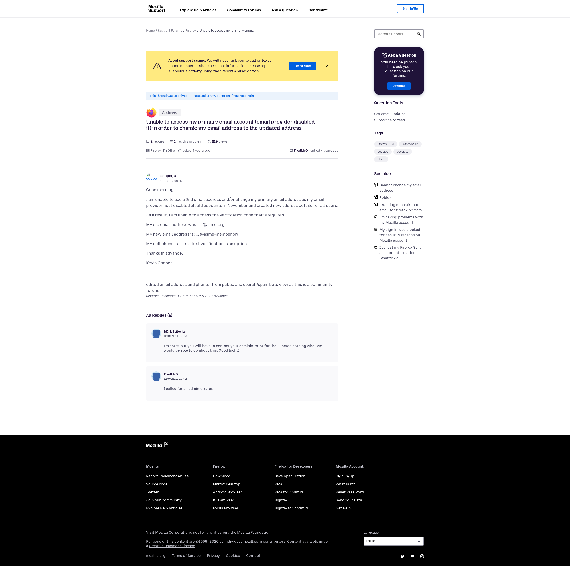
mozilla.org (155, 556)
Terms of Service (186, 556)
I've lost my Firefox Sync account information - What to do (400, 252)
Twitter (152, 492)
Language (371, 533)
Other (172, 151)
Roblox (385, 197)
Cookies (233, 556)
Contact (253, 556)
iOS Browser (223, 500)
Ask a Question (285, 10)
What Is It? (345, 484)
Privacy (213, 556)
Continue (399, 86)
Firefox (190, 31)
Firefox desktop (226, 484)
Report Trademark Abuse (167, 476)
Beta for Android (288, 492)
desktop (383, 151)
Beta (278, 484)
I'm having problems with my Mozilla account (401, 220)
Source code (156, 484)
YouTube (412, 556)
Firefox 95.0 (386, 144)
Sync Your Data (349, 500)
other (381, 159)
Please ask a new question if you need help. (222, 96)
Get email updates (390, 114)
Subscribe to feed (389, 120)
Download (221, 476)
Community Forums (244, 10)
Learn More (302, 66)
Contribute (318, 10)
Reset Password (350, 492)
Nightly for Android (291, 508)
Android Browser (227, 492)
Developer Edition (289, 476)
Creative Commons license (172, 546)
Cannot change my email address (400, 188)
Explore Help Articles (198, 10)
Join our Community (164, 500)
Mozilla (157, 445)
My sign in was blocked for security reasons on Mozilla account (399, 235)
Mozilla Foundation (254, 532)
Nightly (280, 500)
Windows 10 (410, 144)
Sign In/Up (410, 8)
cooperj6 (168, 176)
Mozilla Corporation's (173, 532)
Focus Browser (225, 508)
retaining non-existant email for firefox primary (400, 207)
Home (150, 31)
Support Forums (170, 31)
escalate (402, 151)
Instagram (422, 556)
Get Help (343, 508)
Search (419, 33)
